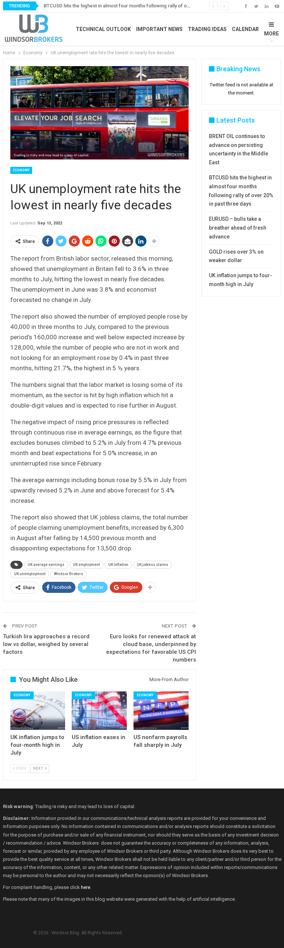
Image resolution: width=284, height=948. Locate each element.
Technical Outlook (103, 29)
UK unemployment (29, 574)
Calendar (245, 29)
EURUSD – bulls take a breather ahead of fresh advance (237, 228)
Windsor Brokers (68, 574)
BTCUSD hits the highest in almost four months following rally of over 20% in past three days (144, 5)
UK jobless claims (152, 565)
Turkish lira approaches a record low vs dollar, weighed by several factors (46, 644)
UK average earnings (46, 565)
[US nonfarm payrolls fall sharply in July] (161, 710)
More (271, 34)
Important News (159, 29)
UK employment (86, 565)
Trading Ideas (207, 29)
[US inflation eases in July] (99, 710)
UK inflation (118, 565)
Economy (21, 170)
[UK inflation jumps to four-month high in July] (37, 710)
